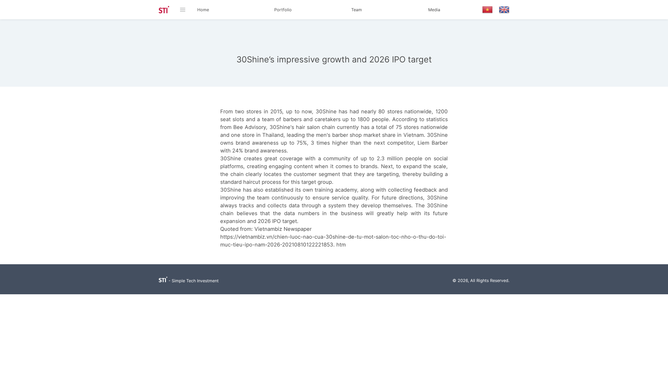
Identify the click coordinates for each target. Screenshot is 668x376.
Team (356, 9)
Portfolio (283, 9)
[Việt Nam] (487, 9)
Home (203, 9)
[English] (504, 9)
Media (434, 9)
